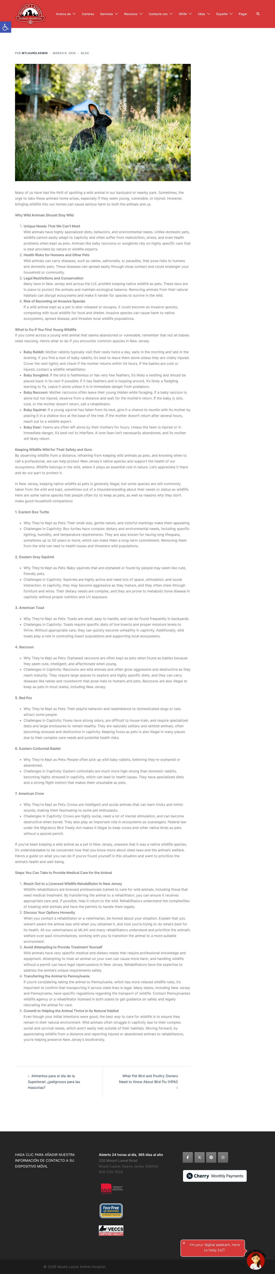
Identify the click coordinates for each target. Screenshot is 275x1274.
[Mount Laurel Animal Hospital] (30, 13)
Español (222, 14)
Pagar (243, 14)
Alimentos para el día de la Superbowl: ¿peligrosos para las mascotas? (54, 1082)
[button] (258, 14)
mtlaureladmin (35, 53)
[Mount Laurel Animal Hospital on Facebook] (188, 1157)
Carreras (88, 14)
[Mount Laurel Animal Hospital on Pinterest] (211, 1157)
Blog (85, 53)
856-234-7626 (111, 1172)
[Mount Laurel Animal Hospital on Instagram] (223, 1157)
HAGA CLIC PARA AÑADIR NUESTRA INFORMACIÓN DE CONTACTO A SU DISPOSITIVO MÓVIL (45, 1160)
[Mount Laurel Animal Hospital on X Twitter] (199, 1157)
